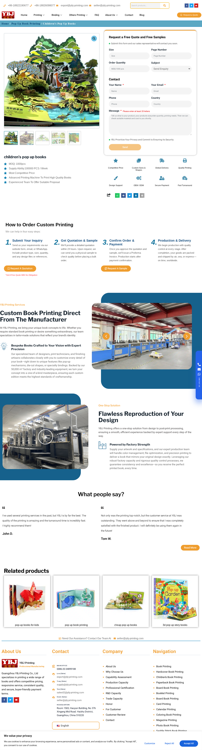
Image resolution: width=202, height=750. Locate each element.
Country (155, 98)
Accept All (189, 743)
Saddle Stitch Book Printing (171, 731)
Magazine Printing (166, 720)
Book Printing (163, 666)
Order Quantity (117, 63)
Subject (155, 63)
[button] (94, 38)
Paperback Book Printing (170, 682)
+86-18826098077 (44, 5)
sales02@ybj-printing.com (70, 692)
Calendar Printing (166, 709)
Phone (112, 98)
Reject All (169, 743)
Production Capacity (117, 682)
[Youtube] (196, 5)
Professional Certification (120, 688)
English (64, 726)
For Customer (113, 709)
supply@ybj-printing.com (70, 684)
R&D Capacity (113, 693)
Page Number (159, 50)
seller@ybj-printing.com (107, 5)
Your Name (115, 85)
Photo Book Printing (167, 725)
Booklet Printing (165, 693)
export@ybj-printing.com (74, 5)
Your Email (157, 85)
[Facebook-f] (187, 5)
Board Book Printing (167, 688)
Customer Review (115, 715)
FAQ (97, 15)
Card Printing (163, 704)
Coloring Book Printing (168, 715)
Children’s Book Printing (169, 677)
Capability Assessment (118, 677)
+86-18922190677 (18, 5)
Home (24, 15)
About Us (110, 15)
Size (111, 50)
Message (114, 111)
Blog (142, 15)
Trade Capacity (114, 699)
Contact (129, 15)
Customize (149, 743)
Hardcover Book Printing (169, 672)
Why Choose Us (114, 672)
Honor (109, 704)
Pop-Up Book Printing (26, 23)
